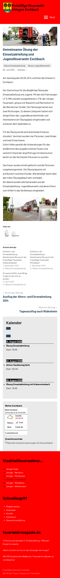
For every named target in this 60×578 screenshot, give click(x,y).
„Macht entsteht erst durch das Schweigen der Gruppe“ (26, 550)
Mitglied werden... (13, 506)
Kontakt (9, 513)
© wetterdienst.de (11, 433)
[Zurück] (8, 328)
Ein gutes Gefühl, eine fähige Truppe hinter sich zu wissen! (15, 276)
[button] (21, 208)
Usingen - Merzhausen (15, 476)
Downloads (11, 510)
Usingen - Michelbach (15, 483)
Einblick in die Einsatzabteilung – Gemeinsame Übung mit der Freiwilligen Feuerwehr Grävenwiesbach (15, 257)
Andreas (21, 69)
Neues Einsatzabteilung (14, 65)
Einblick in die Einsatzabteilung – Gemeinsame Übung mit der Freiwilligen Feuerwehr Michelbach (42, 257)
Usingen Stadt (12, 469)
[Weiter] (8, 336)
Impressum (11, 517)
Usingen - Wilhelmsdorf (16, 486)
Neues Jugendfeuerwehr (39, 65)
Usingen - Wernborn (14, 472)
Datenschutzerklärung (15, 520)
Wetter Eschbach (11, 410)
